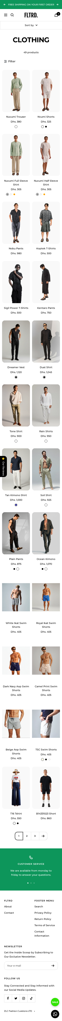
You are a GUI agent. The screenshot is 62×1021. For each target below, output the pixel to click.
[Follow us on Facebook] (8, 998)
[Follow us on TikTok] (31, 998)
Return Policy (42, 919)
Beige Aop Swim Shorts (16, 751)
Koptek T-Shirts (46, 248)
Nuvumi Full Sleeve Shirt (16, 182)
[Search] (12, 15)
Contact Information (41, 933)
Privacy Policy (42, 912)
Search (38, 906)
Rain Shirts (46, 431)
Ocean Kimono (46, 559)
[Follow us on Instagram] (23, 998)
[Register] (52, 965)
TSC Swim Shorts (46, 749)
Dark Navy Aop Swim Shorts (16, 688)
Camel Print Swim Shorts (46, 688)
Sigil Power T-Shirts (16, 308)
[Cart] (56, 15)
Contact (9, 912)
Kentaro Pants (46, 308)
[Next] (43, 836)
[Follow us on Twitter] (16, 998)
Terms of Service (44, 925)
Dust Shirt (46, 367)
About (8, 906)
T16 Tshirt (16, 813)
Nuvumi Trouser (16, 116)
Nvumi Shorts (46, 116)
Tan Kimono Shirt (16, 495)
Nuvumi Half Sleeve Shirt (46, 182)
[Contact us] (55, 1014)
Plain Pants (16, 559)
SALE (55, 1001)
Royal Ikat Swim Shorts (46, 625)
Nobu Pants (16, 248)
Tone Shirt (16, 431)
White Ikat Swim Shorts (16, 625)
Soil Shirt (46, 495)
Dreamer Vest (16, 367)
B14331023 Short (46, 813)
